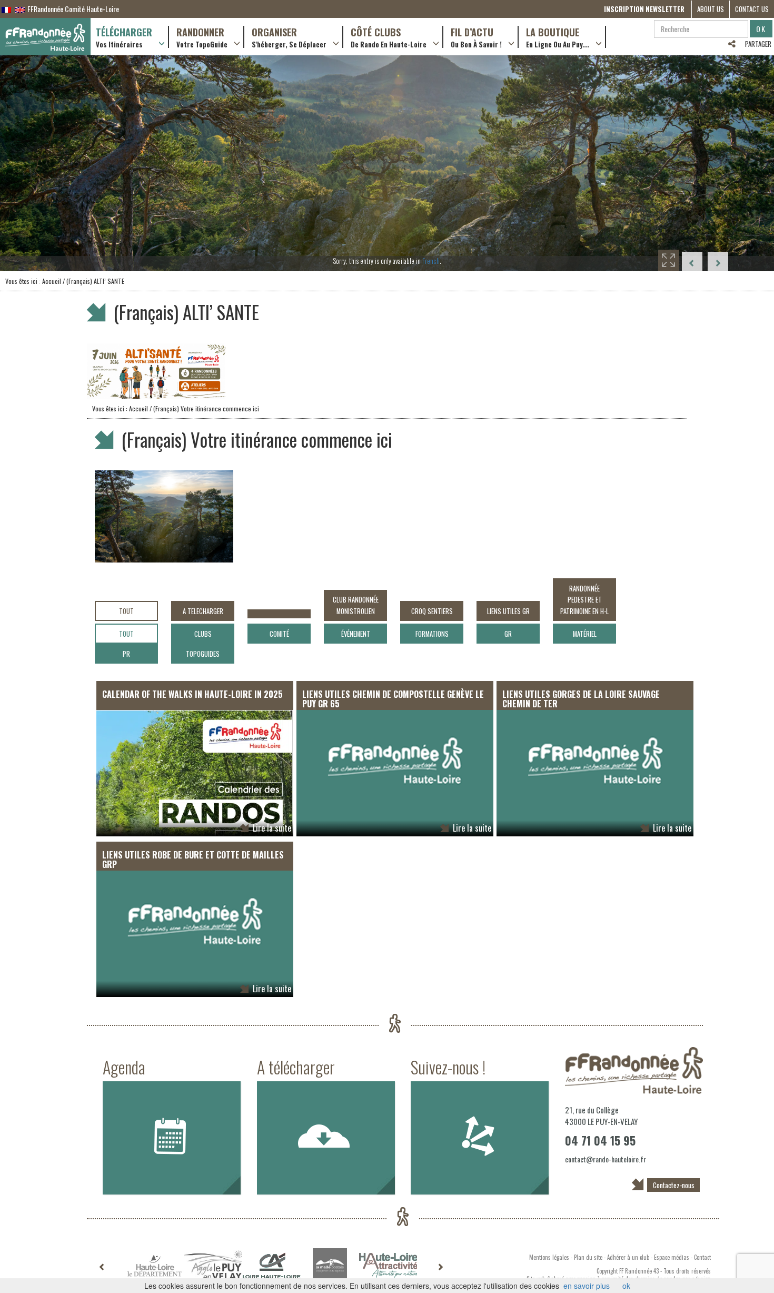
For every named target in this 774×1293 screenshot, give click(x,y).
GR (508, 634)
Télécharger (124, 37)
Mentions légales (549, 1257)
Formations (432, 634)
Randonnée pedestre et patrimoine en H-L (584, 600)
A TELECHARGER (203, 611)
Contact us (752, 9)
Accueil (51, 281)
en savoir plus (586, 1285)
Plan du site (588, 1257)
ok (626, 1285)
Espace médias (671, 1257)
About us (710, 9)
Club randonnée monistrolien (356, 605)
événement (355, 634)
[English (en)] (20, 8)
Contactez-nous (673, 1185)
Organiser (289, 37)
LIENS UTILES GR (508, 611)
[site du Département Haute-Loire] (154, 1265)
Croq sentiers (432, 611)
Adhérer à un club (628, 1257)
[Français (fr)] (6, 8)
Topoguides (203, 654)
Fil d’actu (476, 37)
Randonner (201, 37)
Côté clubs (388, 37)
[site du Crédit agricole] (271, 1265)
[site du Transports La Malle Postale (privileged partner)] (330, 1265)
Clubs (203, 634)
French (431, 260)
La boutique (557, 37)
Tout (126, 611)
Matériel (585, 634)
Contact (702, 1257)
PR (126, 654)
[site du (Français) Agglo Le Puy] (213, 1265)
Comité (279, 634)
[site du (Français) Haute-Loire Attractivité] (388, 1265)
